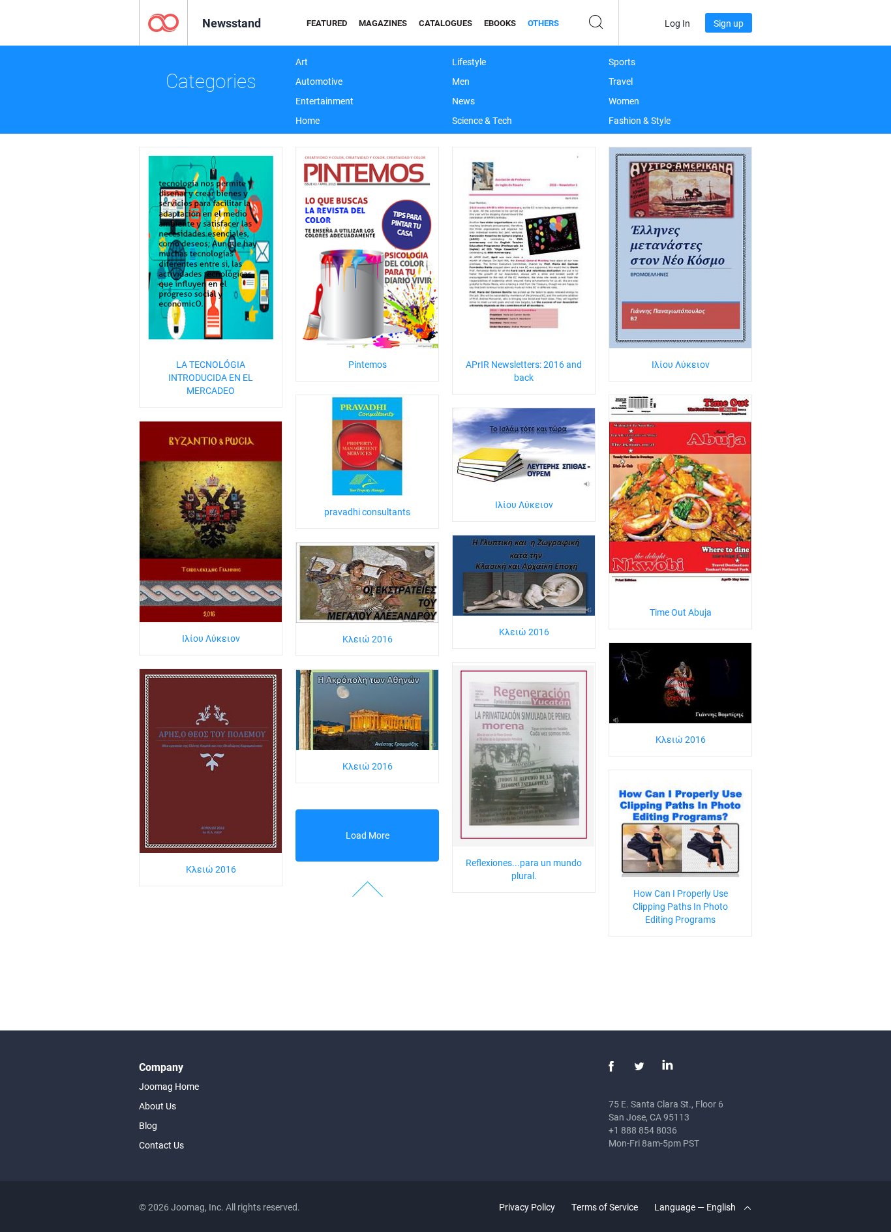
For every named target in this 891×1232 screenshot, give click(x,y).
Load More (367, 835)
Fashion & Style (640, 120)
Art (301, 61)
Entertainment (324, 101)
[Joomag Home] (163, 22)
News (463, 101)
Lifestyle (469, 61)
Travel (621, 81)
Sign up (729, 23)
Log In (677, 23)
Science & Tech (482, 120)
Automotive (318, 81)
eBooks (500, 23)
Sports (622, 61)
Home (307, 120)
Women (624, 101)
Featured (327, 23)
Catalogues (445, 23)
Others (543, 23)
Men (461, 81)
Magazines (383, 23)
